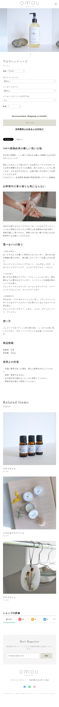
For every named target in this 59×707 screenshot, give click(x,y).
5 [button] (32, 54)
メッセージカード (10, 87)
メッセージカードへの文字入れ (16, 96)
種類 (5, 71)
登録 (46, 656)
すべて (9, 619)
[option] (29, 30)
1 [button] (25, 54)
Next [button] (55, 30)
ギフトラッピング (10, 77)
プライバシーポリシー (18, 680)
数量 (5, 106)
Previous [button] (4, 30)
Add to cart (29, 123)
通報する (19, 139)
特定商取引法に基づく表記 (39, 680)
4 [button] (30, 54)
